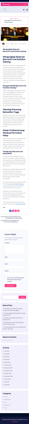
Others (16, 18)
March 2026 (7, 362)
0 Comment (23, 43)
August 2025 (7, 379)
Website (6, 271)
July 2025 (6, 382)
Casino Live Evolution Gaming (16, 184)
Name (6, 257)
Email (6, 264)
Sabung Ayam (7, 399)
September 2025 (8, 376)
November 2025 (8, 370)
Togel (5, 408)
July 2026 (6, 351)
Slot (5, 402)
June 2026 (7, 353)
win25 (12, 195)
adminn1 (7, 43)
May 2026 (6, 356)
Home (11, 18)
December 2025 (8, 367)
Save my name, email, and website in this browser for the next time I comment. (15, 279)
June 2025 (7, 384)
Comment (7, 242)
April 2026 (7, 359)
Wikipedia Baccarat (20, 204)
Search (22, 297)
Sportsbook (7, 405)
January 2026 (7, 365)
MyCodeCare (14, 421)
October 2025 (7, 373)
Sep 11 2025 (14, 43)
